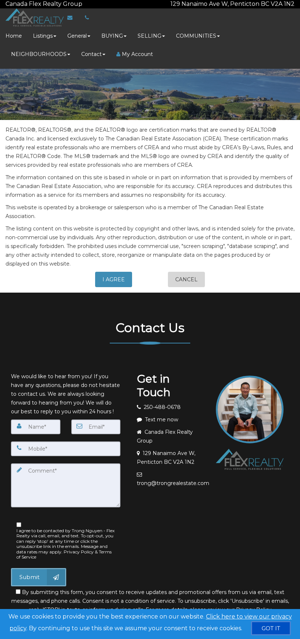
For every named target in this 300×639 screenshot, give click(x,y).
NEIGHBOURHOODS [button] (39, 54)
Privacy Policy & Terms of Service (64, 554)
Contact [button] (91, 54)
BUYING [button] (112, 36)
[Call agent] (83, 3)
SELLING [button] (149, 36)
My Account (136, 54)
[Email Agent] (73, 17)
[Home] (33, 17)
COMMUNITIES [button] (196, 36)
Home (13, 36)
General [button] (77, 36)
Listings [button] (43, 36)
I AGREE (113, 279)
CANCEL (186, 279)
